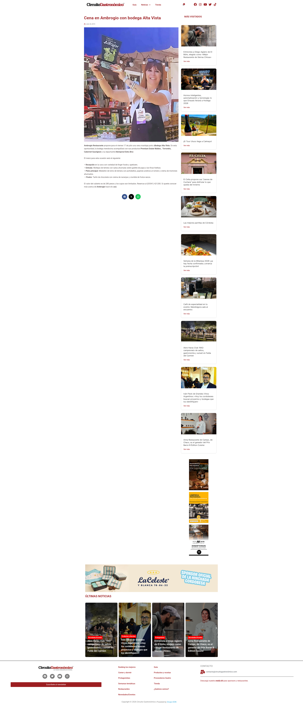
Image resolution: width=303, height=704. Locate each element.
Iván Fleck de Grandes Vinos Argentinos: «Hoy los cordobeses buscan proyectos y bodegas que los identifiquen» (134, 646)
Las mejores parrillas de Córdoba (198, 223)
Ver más (186, 61)
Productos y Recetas (129, 636)
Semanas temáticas (126, 683)
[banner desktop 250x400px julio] (198, 474)
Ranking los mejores (127, 667)
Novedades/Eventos (95, 637)
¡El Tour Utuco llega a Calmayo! (197, 141)
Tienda (158, 5)
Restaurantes (124, 689)
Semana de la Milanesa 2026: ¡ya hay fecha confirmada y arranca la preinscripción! (198, 263)
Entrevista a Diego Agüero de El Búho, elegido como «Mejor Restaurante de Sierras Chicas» (197, 54)
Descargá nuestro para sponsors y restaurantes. (224, 681)
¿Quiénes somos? (161, 689)
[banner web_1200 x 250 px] (151, 578)
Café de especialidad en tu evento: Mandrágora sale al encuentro (195, 307)
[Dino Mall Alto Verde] (198, 540)
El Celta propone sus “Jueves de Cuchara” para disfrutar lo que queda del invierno (197, 182)
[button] (124, 196)
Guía (134, 5)
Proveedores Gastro (162, 678)
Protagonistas (160, 637)
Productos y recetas (162, 672)
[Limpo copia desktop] (198, 507)
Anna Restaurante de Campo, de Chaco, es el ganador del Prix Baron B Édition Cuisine (197, 442)
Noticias (144, 5)
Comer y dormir (124, 672)
